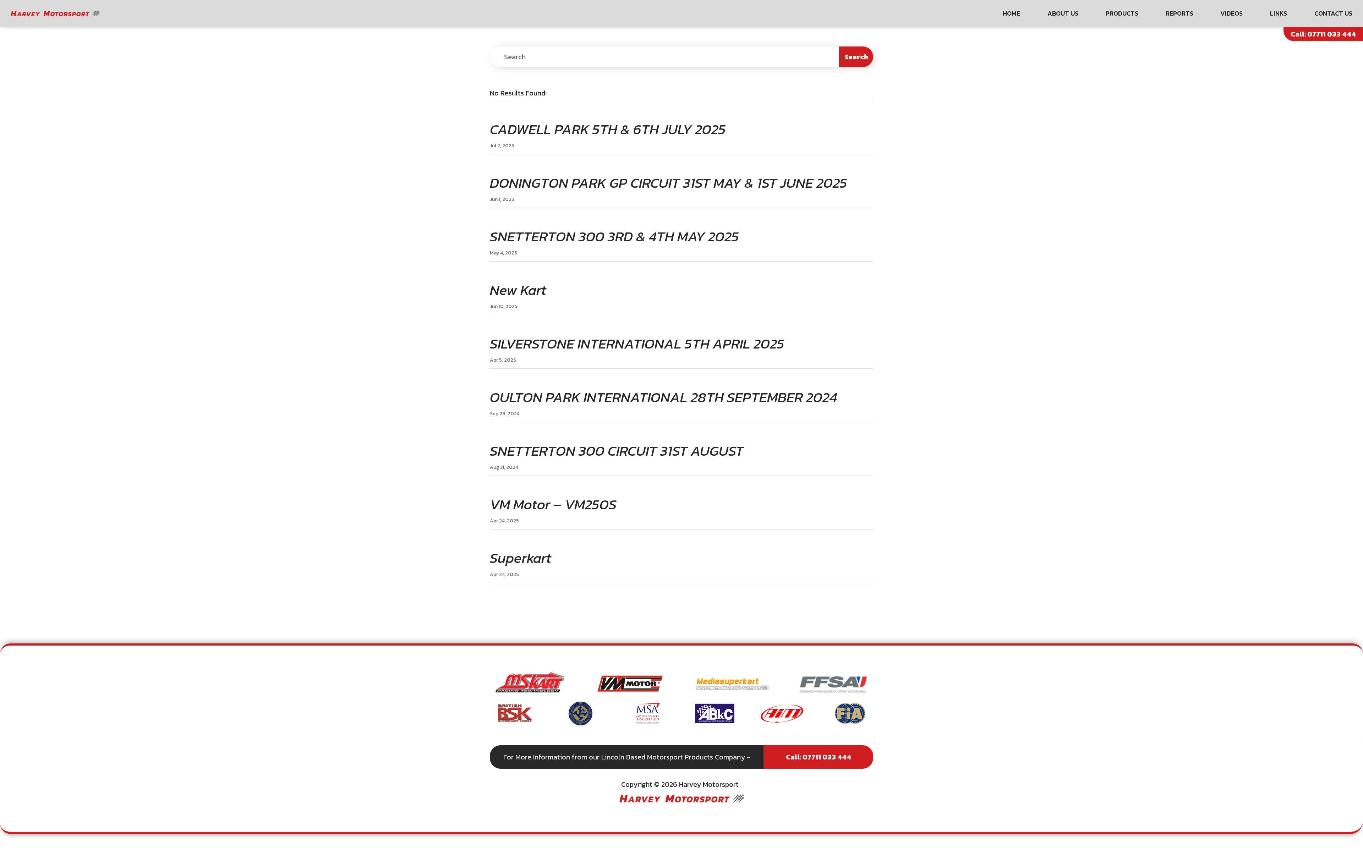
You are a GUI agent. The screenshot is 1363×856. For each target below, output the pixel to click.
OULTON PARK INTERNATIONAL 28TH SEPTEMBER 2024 (663, 397)
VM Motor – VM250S (553, 504)
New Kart (518, 290)
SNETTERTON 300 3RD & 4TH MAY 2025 (614, 236)
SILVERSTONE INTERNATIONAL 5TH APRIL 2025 (637, 343)
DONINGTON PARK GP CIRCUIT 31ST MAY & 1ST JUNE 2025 (668, 182)
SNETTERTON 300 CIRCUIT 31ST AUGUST (617, 450)
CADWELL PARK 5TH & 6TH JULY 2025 (608, 129)
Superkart (520, 558)
